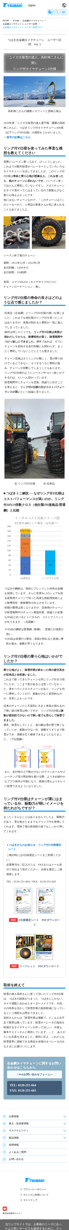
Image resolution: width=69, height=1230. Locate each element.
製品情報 (14, 1137)
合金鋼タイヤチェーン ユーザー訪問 (20, 24)
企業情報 (14, 1116)
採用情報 (14, 1145)
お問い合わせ (16, 1159)
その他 (16, 20)
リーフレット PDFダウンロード (39, 966)
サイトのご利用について (36, 1194)
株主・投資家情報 (19, 1123)
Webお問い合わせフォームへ (36, 1074)
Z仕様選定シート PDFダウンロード (39, 922)
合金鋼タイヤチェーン (33, 20)
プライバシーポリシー (34, 1189)
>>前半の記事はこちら (17, 137)
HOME (6, 20)
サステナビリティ (19, 1130)
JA (50, 12)
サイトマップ (30, 1200)
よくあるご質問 (17, 1152)
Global (64, 5)
